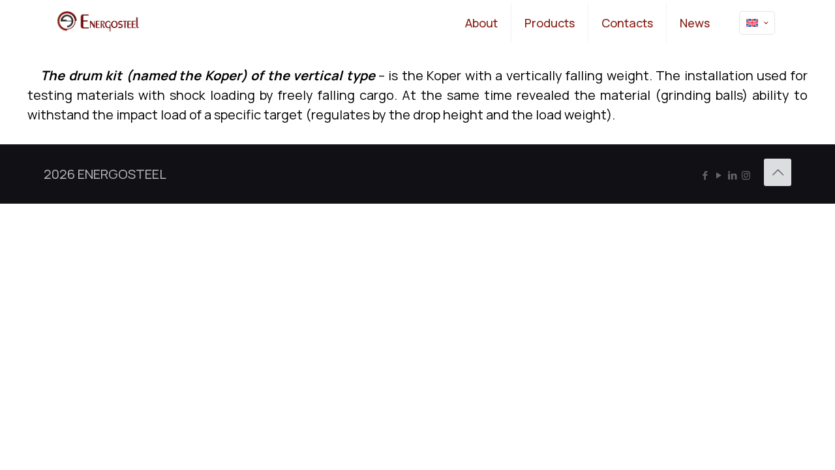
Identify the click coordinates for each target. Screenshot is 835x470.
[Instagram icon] (746, 175)
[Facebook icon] (705, 175)
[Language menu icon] (757, 23)
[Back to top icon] (777, 172)
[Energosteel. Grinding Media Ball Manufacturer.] (98, 23)
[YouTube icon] (718, 175)
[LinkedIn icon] (732, 175)
